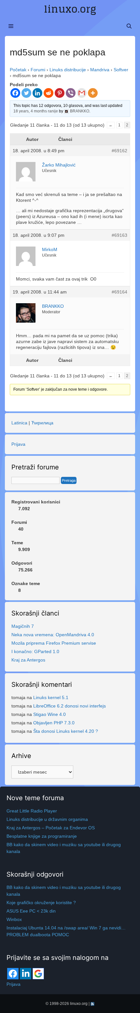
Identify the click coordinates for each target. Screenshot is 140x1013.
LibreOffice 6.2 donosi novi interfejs (69, 705)
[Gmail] (82, 93)
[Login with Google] (38, 973)
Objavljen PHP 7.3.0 (54, 722)
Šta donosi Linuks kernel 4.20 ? (65, 731)
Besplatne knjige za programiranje (42, 836)
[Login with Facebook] (13, 973)
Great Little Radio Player (32, 810)
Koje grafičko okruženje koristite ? (41, 902)
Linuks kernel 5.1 (50, 697)
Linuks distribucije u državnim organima (47, 819)
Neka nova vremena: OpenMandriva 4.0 (52, 634)
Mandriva (99, 69)
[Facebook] (15, 93)
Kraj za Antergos (28, 659)
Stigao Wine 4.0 (49, 714)
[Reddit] (48, 93)
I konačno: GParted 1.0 (35, 651)
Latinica (19, 422)
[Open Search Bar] (129, 26)
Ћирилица (42, 422)
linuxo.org (70, 9)
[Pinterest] (59, 93)
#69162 (119, 150)
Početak (18, 69)
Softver (121, 69)
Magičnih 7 (22, 626)
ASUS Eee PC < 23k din (31, 911)
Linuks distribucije (67, 69)
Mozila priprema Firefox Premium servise (53, 643)
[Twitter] (26, 93)
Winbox (14, 919)
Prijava (18, 444)
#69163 (119, 235)
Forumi (38, 69)
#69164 (119, 291)
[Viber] (71, 93)
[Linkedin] (37, 93)
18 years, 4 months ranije (35, 111)
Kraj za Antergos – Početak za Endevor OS (51, 827)
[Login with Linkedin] (25, 973)
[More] (93, 93)
